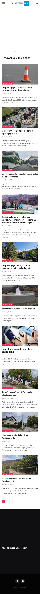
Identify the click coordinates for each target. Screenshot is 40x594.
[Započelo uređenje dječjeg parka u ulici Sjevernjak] (20, 379)
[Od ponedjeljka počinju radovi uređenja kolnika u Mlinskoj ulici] (20, 252)
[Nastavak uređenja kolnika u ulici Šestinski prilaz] (20, 422)
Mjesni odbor (7, 83)
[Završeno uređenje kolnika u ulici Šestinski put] (20, 465)
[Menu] (3, 3)
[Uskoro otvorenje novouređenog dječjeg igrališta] (20, 117)
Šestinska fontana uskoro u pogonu (18, 308)
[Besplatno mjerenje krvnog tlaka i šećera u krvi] (20, 336)
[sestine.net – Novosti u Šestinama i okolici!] (20, 3)
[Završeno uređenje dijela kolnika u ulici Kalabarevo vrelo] (20, 161)
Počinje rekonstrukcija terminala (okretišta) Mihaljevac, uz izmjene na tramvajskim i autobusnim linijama (19, 220)
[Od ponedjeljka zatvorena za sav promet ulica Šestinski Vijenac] (20, 74)
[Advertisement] (20, 29)
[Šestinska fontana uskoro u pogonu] (20, 295)
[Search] (37, 3)
